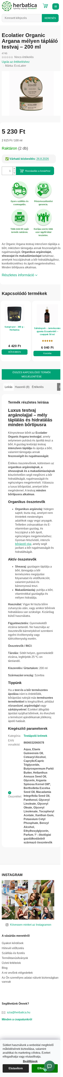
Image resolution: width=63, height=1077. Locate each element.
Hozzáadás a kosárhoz (37, 168)
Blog (5, 991)
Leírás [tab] (8, 387)
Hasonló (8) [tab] (22, 387)
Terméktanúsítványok (15, 982)
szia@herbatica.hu (18, 1036)
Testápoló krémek (35, 748)
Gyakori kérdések (12, 967)
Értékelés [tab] (38, 387)
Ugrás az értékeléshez (16, 61)
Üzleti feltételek (11, 986)
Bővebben (14, 352)
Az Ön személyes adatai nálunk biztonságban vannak (30, 1003)
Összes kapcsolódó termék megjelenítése (30, 375)
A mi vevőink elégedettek (17, 996)
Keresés (50, 18)
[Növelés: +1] (14, 167)
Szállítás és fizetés (13, 977)
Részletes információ (18, 277)
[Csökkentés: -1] (14, 171)
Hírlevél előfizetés (13, 972)
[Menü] (55, 6)
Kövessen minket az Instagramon (30, 948)
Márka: (15, 65)
